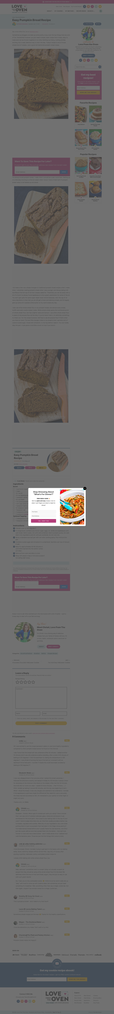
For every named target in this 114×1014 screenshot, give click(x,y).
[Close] (84, 488)
